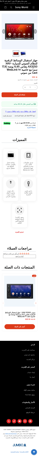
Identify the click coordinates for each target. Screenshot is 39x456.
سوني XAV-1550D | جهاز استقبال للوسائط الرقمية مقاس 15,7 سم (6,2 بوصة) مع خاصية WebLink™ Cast (20, 314)
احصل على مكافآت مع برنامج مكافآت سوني (21, 111)
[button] (33, 7)
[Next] (36, 303)
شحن (28, 80)
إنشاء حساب (31, 372)
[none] (16, 53)
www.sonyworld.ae (11, 433)
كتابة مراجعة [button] (19, 256)
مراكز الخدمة (31, 359)
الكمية (35, 83)
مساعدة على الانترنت (28, 350)
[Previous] (3, 303)
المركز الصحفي (30, 408)
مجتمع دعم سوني (29, 355)
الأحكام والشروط (24, 452)
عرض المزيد (19, 232)
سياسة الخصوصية (15, 452)
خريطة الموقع (30, 412)
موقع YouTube (30, 395)
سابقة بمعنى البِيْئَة (29, 390)
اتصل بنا (32, 377)
